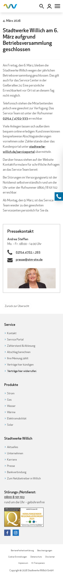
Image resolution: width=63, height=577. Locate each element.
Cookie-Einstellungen (17, 556)
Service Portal (15, 339)
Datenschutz (36, 556)
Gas (9, 399)
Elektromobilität (16, 418)
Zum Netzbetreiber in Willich (24, 478)
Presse (11, 466)
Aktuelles (12, 447)
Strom (11, 393)
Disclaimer (50, 556)
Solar (10, 425)
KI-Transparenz (38, 563)
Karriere (12, 459)
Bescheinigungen (44, 550)
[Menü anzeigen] (57, 6)
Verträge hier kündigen (20, 364)
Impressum (23, 563)
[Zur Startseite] (10, 6)
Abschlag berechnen (18, 352)
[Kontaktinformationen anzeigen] (59, 196)
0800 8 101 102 (14, 497)
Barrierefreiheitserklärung (22, 550)
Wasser (11, 406)
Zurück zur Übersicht (17, 306)
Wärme (11, 412)
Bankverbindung (16, 472)
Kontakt (11, 333)
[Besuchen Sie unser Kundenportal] (49, 6)
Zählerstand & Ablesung (21, 346)
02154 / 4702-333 (15, 118)
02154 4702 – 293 (28, 252)
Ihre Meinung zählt (17, 358)
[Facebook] (7, 533)
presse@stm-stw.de (29, 259)
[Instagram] (16, 533)
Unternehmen (15, 453)
